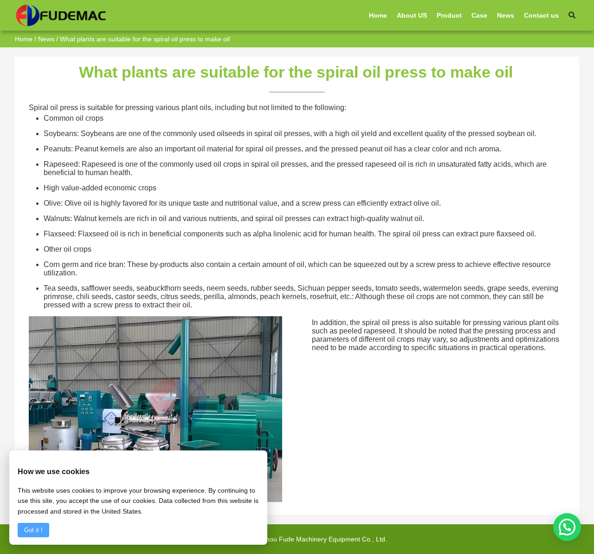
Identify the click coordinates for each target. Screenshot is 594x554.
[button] (567, 527)
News (46, 39)
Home (23, 39)
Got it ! (33, 530)
